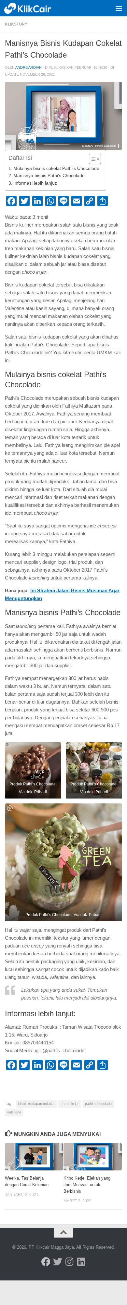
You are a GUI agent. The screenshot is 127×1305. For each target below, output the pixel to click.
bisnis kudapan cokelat (36, 1104)
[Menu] (119, 8)
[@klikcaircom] (45, 1261)
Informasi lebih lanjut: (35, 183)
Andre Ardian (28, 67)
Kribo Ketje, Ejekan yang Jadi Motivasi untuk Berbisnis (87, 1185)
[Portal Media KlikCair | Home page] (36, 8)
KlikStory (16, 24)
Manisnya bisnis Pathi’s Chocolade (49, 175)
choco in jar (70, 1104)
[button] (33, 770)
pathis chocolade (98, 1104)
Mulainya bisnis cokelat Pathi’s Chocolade (56, 168)
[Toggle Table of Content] (91, 159)
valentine (14, 1112)
